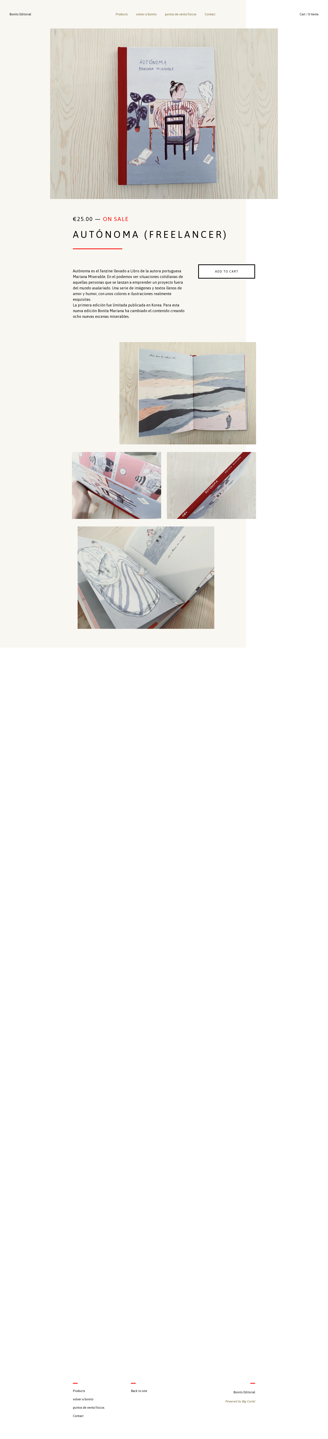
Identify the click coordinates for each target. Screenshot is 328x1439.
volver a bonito (146, 14)
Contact (210, 14)
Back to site (139, 1391)
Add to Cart (226, 271)
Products (122, 14)
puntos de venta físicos (180, 14)
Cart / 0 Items (309, 14)
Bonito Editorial (20, 14)
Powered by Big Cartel (240, 1401)
